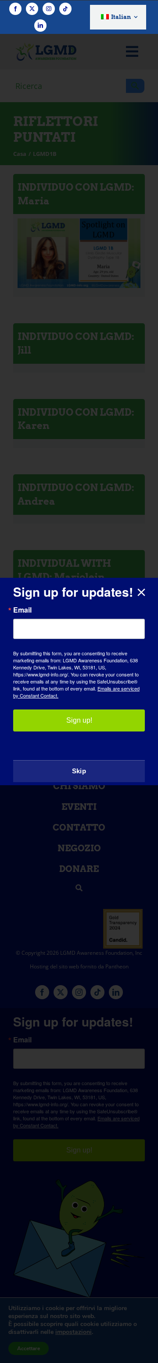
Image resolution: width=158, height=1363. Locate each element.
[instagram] (49, 9)
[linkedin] (40, 25)
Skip (79, 771)
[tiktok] (65, 9)
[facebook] (15, 9)
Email (22, 609)
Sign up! (79, 720)
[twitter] (32, 9)
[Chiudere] (141, 592)
